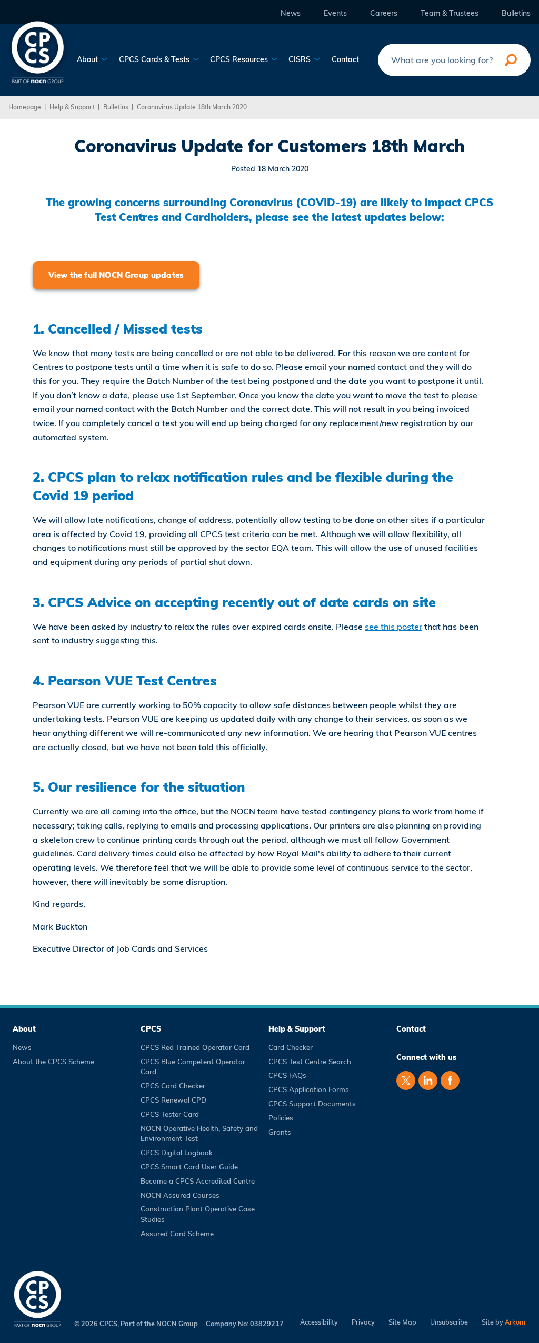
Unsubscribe (449, 1322)
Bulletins (516, 13)
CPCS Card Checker (173, 1086)
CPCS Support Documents (312, 1103)
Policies (280, 1118)
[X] (405, 1080)
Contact (345, 59)
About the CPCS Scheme (53, 1061)
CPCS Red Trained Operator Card (195, 1047)
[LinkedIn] (427, 1080)
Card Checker (290, 1047)
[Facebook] (450, 1080)
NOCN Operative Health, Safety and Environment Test (199, 1133)
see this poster (393, 626)
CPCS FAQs (287, 1075)
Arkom (515, 1322)
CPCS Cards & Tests (155, 59)
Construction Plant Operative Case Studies (198, 1214)
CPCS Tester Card (170, 1114)
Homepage (24, 107)
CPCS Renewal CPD (173, 1100)
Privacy (363, 1322)
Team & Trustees (449, 13)
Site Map (402, 1322)
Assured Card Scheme (177, 1233)
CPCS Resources (240, 59)
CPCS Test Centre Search (309, 1061)
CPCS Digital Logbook (177, 1152)
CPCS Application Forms (308, 1089)
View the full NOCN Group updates (116, 275)
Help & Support (72, 107)
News (291, 13)
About (88, 59)
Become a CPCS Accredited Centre (198, 1181)
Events (335, 13)
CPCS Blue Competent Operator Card (193, 1066)
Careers (383, 13)
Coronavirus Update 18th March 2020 (192, 107)
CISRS (300, 59)
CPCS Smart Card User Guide (189, 1167)
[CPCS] (37, 51)
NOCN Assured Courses (180, 1195)
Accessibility (319, 1322)
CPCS (151, 1029)
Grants (279, 1132)
